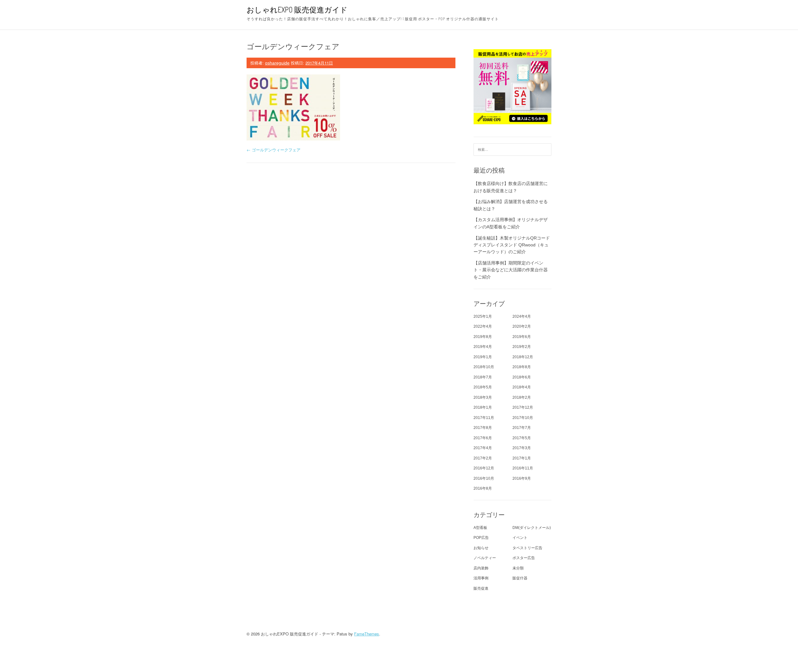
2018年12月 (522, 357)
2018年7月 (483, 377)
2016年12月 (484, 468)
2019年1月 (483, 357)
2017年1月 (521, 458)
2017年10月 (522, 418)
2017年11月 (484, 418)
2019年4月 (483, 347)
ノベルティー (485, 558)
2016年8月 (483, 488)
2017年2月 (483, 458)
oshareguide (277, 62)
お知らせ (481, 548)
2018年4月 (521, 387)
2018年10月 (484, 367)
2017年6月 (483, 438)
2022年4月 (483, 326)
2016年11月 (522, 468)
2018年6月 (521, 377)
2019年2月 (521, 347)
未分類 (518, 568)
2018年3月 (483, 397)
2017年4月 (483, 448)
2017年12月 (522, 407)
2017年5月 (521, 438)
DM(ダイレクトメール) (531, 527)
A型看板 (480, 527)
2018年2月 (521, 397)
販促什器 (519, 578)
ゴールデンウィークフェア (273, 150)
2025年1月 (483, 316)
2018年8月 (521, 367)
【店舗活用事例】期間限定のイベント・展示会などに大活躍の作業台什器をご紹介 (511, 269)
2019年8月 (483, 337)
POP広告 (481, 537)
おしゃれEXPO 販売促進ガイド (297, 9)
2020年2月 (521, 326)
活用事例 (481, 578)
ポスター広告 (523, 558)
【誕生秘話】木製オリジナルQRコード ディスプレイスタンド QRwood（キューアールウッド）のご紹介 (512, 244)
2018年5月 (483, 387)
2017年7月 (521, 427)
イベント (519, 537)
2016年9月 (521, 478)
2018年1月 (483, 407)
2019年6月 (521, 337)
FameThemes (366, 634)
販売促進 (481, 588)
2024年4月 (521, 316)
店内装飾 (481, 568)
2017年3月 (521, 448)
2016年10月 (484, 478)
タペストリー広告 (527, 548)
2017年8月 (483, 427)
